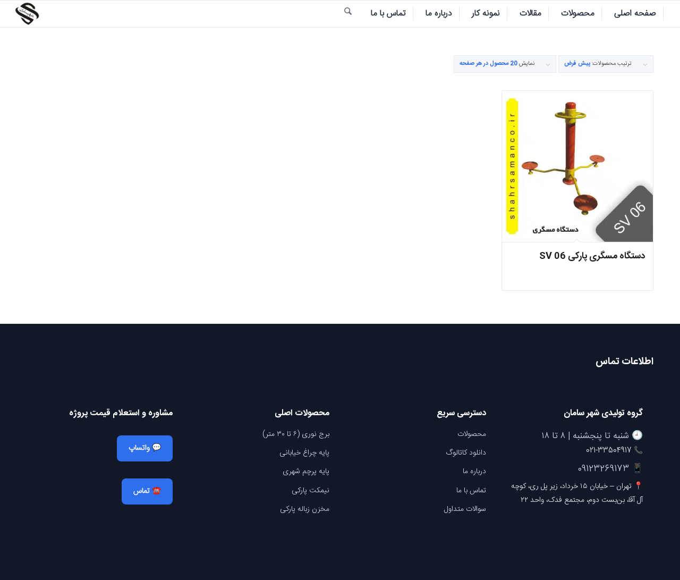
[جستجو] (348, 14)
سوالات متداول (465, 509)
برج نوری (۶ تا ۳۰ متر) (295, 434)
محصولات (471, 434)
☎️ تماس (147, 491)
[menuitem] (635, 14)
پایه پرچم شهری (306, 471)
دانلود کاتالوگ (466, 453)
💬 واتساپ (145, 448)
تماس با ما (471, 490)
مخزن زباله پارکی (304, 509)
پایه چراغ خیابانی (304, 453)
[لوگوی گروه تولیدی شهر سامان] (27, 14)
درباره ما (474, 471)
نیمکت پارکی (310, 490)
